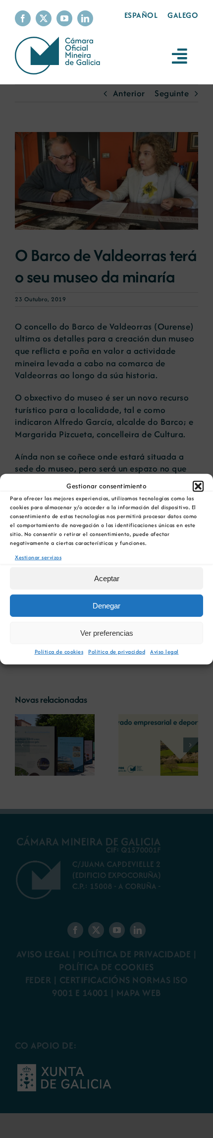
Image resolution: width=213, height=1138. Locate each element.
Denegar (106, 606)
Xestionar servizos (38, 557)
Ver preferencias (106, 633)
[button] (198, 486)
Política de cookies (59, 652)
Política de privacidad (116, 652)
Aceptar (106, 578)
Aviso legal (164, 652)
